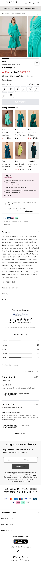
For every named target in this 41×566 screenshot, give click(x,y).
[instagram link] (18, 551)
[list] (20, 37)
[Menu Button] (3, 3)
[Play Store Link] (20, 541)
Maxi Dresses (5, 13)
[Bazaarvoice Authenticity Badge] (20, 314)
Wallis (4, 62)
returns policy (28, 211)
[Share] (38, 14)
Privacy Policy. (27, 481)
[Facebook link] (23, 551)
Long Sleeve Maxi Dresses (18, 13)
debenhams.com (10, 396)
